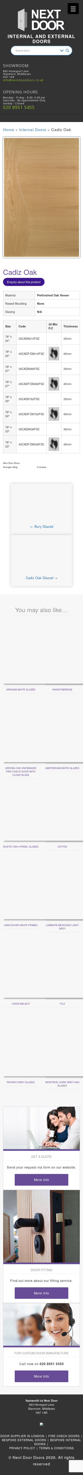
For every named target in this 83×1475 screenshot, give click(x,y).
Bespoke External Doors (24, 1440)
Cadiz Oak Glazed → (42, 577)
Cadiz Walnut (21, 1003)
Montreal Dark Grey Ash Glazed (62, 1083)
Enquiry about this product (23, 282)
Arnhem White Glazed (20, 689)
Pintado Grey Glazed (21, 1082)
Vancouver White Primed (21, 925)
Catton (62, 846)
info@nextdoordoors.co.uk (23, 80)
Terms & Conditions (56, 1448)
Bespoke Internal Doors (57, 1442)
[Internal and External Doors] (41, 15)
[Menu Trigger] (73, 8)
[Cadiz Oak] (41, 200)
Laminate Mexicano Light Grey (62, 926)
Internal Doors (32, 129)
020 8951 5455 (19, 107)
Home (8, 129)
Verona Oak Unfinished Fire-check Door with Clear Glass (20, 771)
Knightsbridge (62, 689)
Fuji (62, 1003)
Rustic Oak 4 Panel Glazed (20, 846)
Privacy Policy (22, 1448)
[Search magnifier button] (67, 50)
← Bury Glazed (41, 526)
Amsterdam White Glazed (62, 768)
